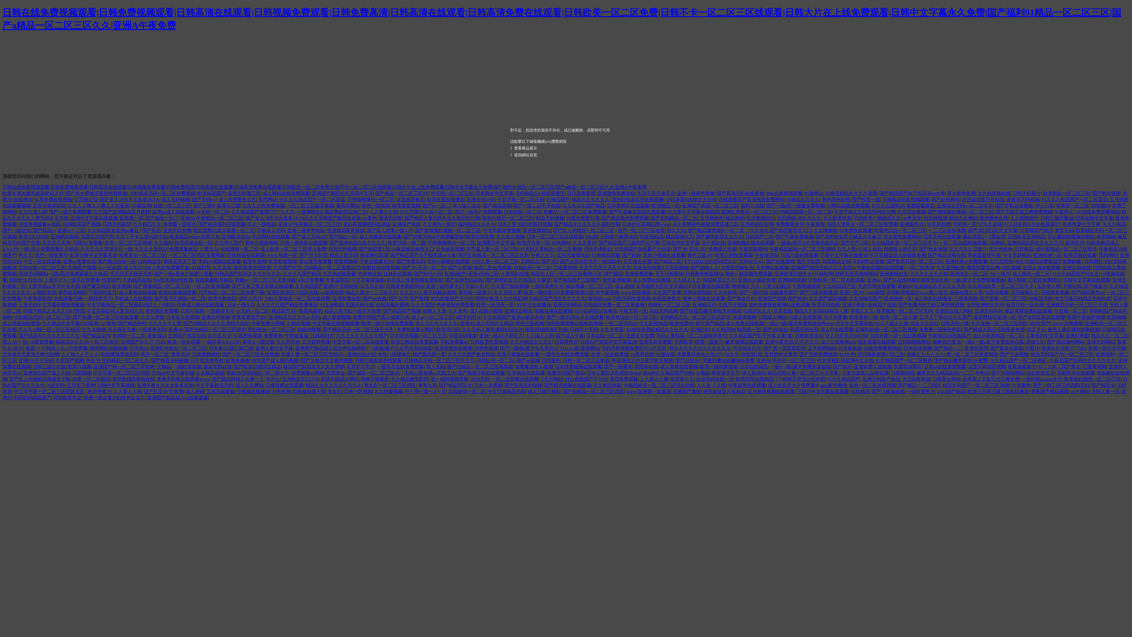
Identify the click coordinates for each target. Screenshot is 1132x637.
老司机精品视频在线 (133, 379)
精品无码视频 (550, 218)
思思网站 (267, 199)
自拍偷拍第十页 (309, 391)
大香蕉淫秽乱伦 (737, 267)
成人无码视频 (176, 199)
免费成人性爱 (722, 249)
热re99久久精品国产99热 (668, 372)
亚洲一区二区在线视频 (872, 385)
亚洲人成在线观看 (1041, 267)
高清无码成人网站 (339, 379)
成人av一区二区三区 (432, 317)
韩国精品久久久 (719, 280)
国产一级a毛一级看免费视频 (795, 205)
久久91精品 (1114, 224)
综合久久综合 (924, 323)
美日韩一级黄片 (474, 292)
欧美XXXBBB (33, 236)
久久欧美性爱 (837, 218)
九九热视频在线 (994, 193)
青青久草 (427, 385)
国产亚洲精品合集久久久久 (357, 242)
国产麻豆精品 (96, 286)
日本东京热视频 (182, 317)
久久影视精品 (653, 323)
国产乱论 (151, 230)
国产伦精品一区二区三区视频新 (480, 366)
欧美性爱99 (681, 323)
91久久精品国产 (843, 379)
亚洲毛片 (1074, 242)
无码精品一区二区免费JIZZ (332, 267)
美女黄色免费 (961, 193)
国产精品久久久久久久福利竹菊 (587, 224)
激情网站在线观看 (108, 348)
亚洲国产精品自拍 (187, 335)
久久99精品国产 (865, 298)
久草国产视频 (69, 360)
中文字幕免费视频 (502, 230)
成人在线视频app (838, 341)
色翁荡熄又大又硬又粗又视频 (642, 360)
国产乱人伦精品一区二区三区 (584, 230)
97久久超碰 (990, 224)
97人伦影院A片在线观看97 (1032, 224)
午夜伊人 (1063, 211)
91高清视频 (996, 292)
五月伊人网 (1049, 286)
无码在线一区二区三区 (42, 267)
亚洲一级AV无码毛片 (501, 335)
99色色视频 (486, 348)
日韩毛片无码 (584, 329)
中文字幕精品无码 (214, 385)
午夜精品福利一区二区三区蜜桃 (802, 249)
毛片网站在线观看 (271, 236)
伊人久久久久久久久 (436, 323)
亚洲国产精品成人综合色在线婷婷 (331, 348)
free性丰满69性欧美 (173, 280)
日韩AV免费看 (88, 242)
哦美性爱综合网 (983, 267)
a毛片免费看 (311, 280)
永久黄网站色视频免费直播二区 (705, 224)
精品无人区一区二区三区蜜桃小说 (566, 273)
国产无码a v (204, 199)
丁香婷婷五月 (102, 292)
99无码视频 (935, 218)
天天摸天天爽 (122, 329)
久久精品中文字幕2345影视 (71, 323)
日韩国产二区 (759, 236)
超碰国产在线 (882, 304)
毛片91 (273, 379)
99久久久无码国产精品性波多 (330, 218)
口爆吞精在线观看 (284, 385)
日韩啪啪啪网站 (914, 341)
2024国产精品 (951, 391)
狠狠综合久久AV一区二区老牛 (87, 341)
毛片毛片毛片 (360, 366)
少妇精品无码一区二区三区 (42, 317)
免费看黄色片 (790, 224)
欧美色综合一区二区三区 (900, 230)
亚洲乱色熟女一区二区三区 (749, 211)
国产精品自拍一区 (117, 261)
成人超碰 (624, 286)
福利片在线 (752, 205)
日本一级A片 (240, 304)
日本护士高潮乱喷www (646, 224)
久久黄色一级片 (439, 224)
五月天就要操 (220, 391)
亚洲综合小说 (361, 354)
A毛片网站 (552, 379)
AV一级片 (1000, 273)
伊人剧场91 (754, 372)
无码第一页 (964, 224)
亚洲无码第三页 (244, 193)
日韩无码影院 (117, 224)
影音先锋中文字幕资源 (93, 255)
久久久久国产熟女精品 (471, 354)
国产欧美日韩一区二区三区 (914, 261)
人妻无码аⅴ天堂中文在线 (54, 286)
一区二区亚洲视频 (211, 286)
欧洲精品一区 (665, 205)
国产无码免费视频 (818, 354)
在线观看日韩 (68, 298)
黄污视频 (1016, 280)
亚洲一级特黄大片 (444, 286)
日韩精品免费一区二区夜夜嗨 (614, 304)
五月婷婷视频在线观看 (771, 391)
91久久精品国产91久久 (1075, 273)
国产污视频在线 (888, 391)
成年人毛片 (250, 298)
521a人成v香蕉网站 (579, 348)
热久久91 (676, 230)
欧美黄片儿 (682, 379)
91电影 (168, 304)
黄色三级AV (700, 255)
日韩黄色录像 (1055, 292)
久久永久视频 (510, 236)
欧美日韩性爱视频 (734, 255)
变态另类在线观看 (877, 286)
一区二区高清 (920, 267)
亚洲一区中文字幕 (1107, 348)
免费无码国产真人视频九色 (381, 317)
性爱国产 (111, 280)
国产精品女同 (96, 335)
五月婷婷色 (711, 218)
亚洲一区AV (852, 292)
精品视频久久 (680, 236)
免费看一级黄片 (179, 224)
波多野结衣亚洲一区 (994, 317)
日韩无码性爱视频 (631, 298)
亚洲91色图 (1077, 335)
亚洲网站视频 (64, 236)
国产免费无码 (410, 261)
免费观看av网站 (308, 372)
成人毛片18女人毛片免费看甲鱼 (157, 267)
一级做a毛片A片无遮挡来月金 (807, 242)
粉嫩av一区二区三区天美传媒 (265, 280)
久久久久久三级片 (968, 249)
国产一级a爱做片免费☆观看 (183, 273)
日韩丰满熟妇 (598, 249)
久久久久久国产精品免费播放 (287, 304)
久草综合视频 (911, 211)
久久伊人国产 (229, 242)
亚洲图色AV (912, 224)
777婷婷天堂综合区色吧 (800, 379)
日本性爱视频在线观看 (578, 366)
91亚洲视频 (331, 304)
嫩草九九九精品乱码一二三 (945, 372)
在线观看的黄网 (392, 304)
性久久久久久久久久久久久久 (700, 348)
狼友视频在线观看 (877, 341)
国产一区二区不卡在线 (536, 205)
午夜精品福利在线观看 (880, 267)
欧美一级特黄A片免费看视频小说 (558, 292)
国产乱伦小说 (428, 273)
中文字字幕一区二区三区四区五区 (50, 391)
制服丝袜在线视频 (381, 267)
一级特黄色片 (921, 391)
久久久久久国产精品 (583, 205)
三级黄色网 (565, 267)
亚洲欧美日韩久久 (793, 273)
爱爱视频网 (346, 261)
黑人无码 (435, 366)
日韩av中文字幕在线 (173, 372)
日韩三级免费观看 (799, 255)
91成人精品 (870, 249)
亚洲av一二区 (71, 230)
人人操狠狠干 (1024, 218)
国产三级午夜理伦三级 (216, 205)
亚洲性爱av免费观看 (966, 261)
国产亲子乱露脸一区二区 (180, 298)
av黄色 (370, 218)
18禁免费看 (41, 341)
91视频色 (1021, 385)
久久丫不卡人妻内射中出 (142, 236)
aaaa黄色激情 (833, 385)
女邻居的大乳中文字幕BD (663, 286)
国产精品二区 (668, 261)
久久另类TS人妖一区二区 (426, 211)
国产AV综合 (775, 329)
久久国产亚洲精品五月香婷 (121, 211)
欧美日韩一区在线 (1025, 304)
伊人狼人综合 (467, 205)
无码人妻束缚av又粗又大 (430, 372)
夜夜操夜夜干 (1022, 366)
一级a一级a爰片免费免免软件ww (799, 323)
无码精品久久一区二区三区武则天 (695, 317)
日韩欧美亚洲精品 (1026, 236)
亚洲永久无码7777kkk (1063, 348)
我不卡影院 (808, 261)
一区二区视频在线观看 (515, 379)
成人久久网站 (249, 385)
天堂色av (138, 348)
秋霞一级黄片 (709, 341)
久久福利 (163, 242)
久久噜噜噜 (825, 230)
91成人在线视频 (805, 317)
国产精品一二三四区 (919, 385)
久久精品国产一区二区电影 (904, 360)
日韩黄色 (551, 360)
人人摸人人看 (654, 379)
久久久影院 (423, 304)
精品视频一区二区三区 (589, 286)
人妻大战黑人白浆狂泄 (865, 372)
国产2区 (550, 261)
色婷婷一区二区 (128, 335)
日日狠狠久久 (1025, 292)
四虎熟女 (335, 372)
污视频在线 (902, 372)
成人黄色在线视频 (138, 292)
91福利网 (823, 273)
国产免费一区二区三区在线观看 (106, 317)
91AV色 (847, 354)
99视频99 (1100, 205)
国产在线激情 (780, 261)
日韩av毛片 (477, 286)
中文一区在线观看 (42, 261)
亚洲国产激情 (772, 298)
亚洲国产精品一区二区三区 (710, 205)
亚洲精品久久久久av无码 (294, 317)
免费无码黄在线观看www (183, 379)
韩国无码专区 (804, 329)
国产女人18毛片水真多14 (271, 218)
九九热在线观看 (339, 273)
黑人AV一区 (15, 341)
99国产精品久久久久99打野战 (54, 310)
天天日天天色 (56, 242)
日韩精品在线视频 (246, 255)
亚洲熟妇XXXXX (300, 379)
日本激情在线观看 (711, 286)
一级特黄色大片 (547, 286)
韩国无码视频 (342, 249)
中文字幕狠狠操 (367, 280)
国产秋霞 (419, 298)
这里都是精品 (410, 199)
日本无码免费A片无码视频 (660, 267)
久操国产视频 (82, 267)
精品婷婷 (734, 218)
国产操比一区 (343, 236)
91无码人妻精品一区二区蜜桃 (551, 249)
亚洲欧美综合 (236, 236)
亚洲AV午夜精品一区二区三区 (211, 218)
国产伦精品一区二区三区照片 (215, 329)
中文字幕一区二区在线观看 (360, 341)
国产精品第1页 (374, 249)
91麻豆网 (141, 205)
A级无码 (56, 385)
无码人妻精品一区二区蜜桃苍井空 (691, 335)
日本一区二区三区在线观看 (554, 236)
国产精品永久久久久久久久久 (49, 335)
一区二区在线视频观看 (962, 242)
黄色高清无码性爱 (252, 267)
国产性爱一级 (866, 199)
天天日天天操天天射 (131, 273)
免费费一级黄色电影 (940, 329)
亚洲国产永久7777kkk (143, 341)
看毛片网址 (348, 205)
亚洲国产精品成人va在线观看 (177, 397)
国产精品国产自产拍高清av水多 (912, 193)
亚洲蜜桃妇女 (894, 273)
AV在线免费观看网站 (1097, 211)
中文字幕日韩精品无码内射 (1082, 298)
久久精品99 (723, 329)
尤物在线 (1072, 286)
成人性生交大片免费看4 (792, 385)
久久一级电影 (262, 224)
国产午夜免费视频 (794, 236)
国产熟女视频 (1106, 193)
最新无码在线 (217, 366)
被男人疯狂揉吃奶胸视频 (1074, 329)
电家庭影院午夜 (984, 255)
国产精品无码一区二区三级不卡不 (359, 329)
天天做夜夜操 (916, 379)
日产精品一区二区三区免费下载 (231, 292)
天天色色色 (1001, 249)
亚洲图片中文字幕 (496, 242)
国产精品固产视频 (402, 310)
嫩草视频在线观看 (744, 341)
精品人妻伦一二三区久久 (372, 292)
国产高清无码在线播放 (740, 193)
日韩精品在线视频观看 (905, 199)
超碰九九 (1035, 341)
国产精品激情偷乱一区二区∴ (718, 230)
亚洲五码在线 (1076, 267)
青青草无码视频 (1022, 199)
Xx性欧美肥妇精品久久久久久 (657, 329)
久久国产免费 (667, 292)
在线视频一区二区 (239, 249)
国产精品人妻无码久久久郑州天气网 (442, 218)
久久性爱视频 (388, 391)
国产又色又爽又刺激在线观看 (262, 286)
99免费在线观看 (855, 230)
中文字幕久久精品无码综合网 (864, 211)
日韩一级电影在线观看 (303, 242)
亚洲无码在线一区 (715, 379)
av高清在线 (642, 354)
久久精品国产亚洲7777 (254, 211)
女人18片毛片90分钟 (846, 335)
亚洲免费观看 (639, 273)
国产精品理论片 (455, 385)
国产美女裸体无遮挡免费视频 (96, 193)
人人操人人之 (686, 280)
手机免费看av (454, 341)
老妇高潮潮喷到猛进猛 (366, 224)
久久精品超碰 (210, 372)
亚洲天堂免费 (640, 335)
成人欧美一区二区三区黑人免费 (293, 249)
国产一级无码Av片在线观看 (575, 317)
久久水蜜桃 (725, 292)
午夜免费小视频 (267, 323)
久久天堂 (222, 267)
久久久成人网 (33, 211)
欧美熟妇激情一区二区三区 (1092, 379)
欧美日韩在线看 (1080, 255)
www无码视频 (636, 292)
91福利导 (201, 267)
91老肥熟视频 (247, 335)
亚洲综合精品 (518, 310)
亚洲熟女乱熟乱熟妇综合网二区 (334, 211)
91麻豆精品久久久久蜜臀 (851, 193)
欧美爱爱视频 (406, 205)
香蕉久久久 (862, 310)
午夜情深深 (766, 255)
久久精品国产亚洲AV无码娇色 (326, 286)
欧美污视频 (79, 366)
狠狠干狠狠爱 (375, 379)
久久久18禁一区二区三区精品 (49, 329)
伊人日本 (1044, 205)
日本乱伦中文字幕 (681, 242)
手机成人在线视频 (133, 298)
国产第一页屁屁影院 (784, 348)
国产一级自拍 (16, 230)
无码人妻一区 (1105, 391)
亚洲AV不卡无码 (36, 360)
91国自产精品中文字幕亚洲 (608, 341)
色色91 (982, 372)
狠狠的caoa (599, 298)
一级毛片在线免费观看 (565, 354)
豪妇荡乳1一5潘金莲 (984, 236)
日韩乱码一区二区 (532, 267)
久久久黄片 (584, 242)
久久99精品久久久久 (531, 341)
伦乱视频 (1011, 267)
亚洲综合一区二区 (969, 273)
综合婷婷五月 (1040, 372)
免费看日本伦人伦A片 (700, 354)
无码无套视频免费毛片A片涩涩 (634, 348)
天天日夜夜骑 (669, 273)
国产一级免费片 (51, 255)
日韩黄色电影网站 (704, 273)
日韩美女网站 (946, 379)
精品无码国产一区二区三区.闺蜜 (976, 385)
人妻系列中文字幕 (1044, 335)
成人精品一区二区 (1031, 273)
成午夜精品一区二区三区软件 (1066, 249)
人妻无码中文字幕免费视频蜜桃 (52, 304)
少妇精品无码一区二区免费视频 (162, 193)
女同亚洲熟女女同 (985, 304)
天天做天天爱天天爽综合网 (30, 354)
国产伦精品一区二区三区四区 (593, 391)
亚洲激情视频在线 (616, 193)
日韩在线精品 (754, 366)
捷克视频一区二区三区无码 (904, 310)
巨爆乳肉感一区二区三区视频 (886, 329)
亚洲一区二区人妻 (898, 317)
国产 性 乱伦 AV (689, 249)
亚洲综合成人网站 (954, 310)
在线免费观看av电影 (40, 224)
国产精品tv (44, 230)
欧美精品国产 (211, 193)
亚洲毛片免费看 (655, 341)
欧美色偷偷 (237, 360)
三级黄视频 (966, 298)
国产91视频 (460, 267)
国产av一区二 (436, 205)
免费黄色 (273, 335)
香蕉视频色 (310, 310)
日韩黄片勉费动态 (619, 236)
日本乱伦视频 (918, 348)
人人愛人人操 (127, 391)
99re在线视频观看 (784, 193)
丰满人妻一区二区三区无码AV (313, 354)
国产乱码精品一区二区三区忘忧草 (493, 255)
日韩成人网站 (772, 317)
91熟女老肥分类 (582, 218)
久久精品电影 (607, 385)
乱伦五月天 (219, 335)
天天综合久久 (747, 348)
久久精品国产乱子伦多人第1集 (761, 335)
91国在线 (665, 354)
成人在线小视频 (485, 310)
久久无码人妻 (507, 292)
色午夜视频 (607, 292)
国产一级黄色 (618, 366)
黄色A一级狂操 (258, 341)
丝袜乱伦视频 (398, 273)
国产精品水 (1103, 385)
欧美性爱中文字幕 (1081, 224)
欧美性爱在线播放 (446, 199)
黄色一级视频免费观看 (748, 273)
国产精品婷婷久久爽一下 (238, 379)
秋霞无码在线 (826, 304)
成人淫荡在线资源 (21, 323)
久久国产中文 (287, 267)
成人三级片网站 (544, 391)
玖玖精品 (860, 391)
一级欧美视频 (187, 366)
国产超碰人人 (704, 267)
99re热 (591, 236)
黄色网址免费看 (161, 310)
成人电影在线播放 (933, 298)
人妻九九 (209, 249)
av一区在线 (109, 267)
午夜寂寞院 (337, 280)
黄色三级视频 (530, 323)
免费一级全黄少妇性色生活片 (114, 397)
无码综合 (530, 261)
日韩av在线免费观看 (945, 366)
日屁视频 (81, 372)
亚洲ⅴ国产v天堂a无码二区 (471, 273)
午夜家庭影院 (37, 298)
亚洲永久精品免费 (757, 280)
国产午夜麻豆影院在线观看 (637, 211)
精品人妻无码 (344, 255)
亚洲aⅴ (175, 329)
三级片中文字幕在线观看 (823, 391)
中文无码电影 (1017, 255)
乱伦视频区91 (760, 218)
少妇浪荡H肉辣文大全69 (691, 199)
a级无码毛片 (468, 317)
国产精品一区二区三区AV (402, 193)
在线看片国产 (783, 292)
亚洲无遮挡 (976, 348)
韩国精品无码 (836, 261)
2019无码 (479, 379)
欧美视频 (121, 286)
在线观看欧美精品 (214, 280)
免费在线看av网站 (415, 329)
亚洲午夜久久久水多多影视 (165, 385)
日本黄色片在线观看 (628, 205)
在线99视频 (309, 329)
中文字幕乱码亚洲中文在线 (845, 360)
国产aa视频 (527, 360)
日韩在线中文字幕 (1094, 218)
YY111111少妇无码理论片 (710, 261)
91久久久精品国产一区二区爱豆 (312, 199)
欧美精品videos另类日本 (195, 236)
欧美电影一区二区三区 (1066, 193)
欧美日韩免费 (480, 236)
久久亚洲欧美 (950, 267)
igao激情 (875, 292)
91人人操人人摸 (891, 323)
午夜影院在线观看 (747, 385)
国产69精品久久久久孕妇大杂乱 (216, 323)
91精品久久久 (757, 310)
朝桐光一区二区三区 (669, 304)
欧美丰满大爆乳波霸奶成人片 (33, 193)
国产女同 (398, 298)
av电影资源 (44, 292)
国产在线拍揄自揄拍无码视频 (710, 310)
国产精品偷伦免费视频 (625, 218)
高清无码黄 (390, 218)
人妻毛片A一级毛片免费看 (72, 280)
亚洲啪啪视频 (792, 280)
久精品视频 (298, 323)
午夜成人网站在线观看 (201, 304)
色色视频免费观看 (455, 304)
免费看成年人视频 (534, 366)
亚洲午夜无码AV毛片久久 (792, 341)
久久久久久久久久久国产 (362, 335)
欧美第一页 (131, 218)
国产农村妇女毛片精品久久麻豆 (848, 236)
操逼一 (32, 348)
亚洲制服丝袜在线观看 (750, 242)
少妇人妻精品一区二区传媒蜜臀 (297, 298)
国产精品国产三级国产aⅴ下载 (629, 242)
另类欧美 (683, 341)
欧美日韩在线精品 (755, 379)
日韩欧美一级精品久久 (877, 218)
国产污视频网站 (1007, 372)
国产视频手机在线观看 (481, 372)
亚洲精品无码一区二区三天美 (1076, 304)
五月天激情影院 (49, 205)
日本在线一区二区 (523, 211)
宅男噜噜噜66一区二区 (370, 199)
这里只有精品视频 (987, 366)
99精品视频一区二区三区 (806, 211)
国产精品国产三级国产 (576, 280)
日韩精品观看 (606, 255)
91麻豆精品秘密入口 (412, 249)
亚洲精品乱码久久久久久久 (1035, 242)
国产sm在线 (375, 298)
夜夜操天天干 (726, 372)
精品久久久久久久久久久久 (333, 385)
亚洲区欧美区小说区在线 (292, 292)
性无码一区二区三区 (452, 193)
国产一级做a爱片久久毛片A (528, 348)
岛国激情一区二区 (467, 391)
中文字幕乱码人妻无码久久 (115, 310)
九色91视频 (192, 310)
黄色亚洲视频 (616, 280)
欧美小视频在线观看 (518, 354)
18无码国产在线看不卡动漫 (642, 249)
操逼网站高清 (374, 255)
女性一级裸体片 (394, 354)
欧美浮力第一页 (533, 242)
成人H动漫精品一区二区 (998, 335)
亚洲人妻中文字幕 (274, 348)
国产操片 (842, 366)
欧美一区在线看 (183, 341)
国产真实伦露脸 (1006, 348)
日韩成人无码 (271, 230)
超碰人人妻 (434, 310)
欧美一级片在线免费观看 (387, 323)
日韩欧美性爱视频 (489, 341)
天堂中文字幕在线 (854, 323)
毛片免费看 (835, 317)
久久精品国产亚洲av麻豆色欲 (513, 317)
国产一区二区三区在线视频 (250, 354)
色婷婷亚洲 (369, 273)
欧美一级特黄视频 (719, 366)
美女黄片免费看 (315, 261)
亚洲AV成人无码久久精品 (487, 323)
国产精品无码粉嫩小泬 (174, 360)
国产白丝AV (687, 360)
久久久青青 (152, 317)
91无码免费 (939, 224)
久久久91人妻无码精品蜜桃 (428, 292)
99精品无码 (1040, 298)
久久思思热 (1001, 261)
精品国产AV (284, 310)
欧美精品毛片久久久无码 (940, 286)
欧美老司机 (212, 360)
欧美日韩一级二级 (407, 242)
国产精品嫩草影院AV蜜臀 (961, 360)
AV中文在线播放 (533, 304)
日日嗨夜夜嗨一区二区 (880, 354)
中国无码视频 (463, 335)
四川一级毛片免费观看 (478, 211)
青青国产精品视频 (1050, 391)
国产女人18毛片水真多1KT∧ (129, 199)
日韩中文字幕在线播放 (843, 255)
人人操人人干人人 (80, 354)
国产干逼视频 (1014, 354)
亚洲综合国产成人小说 (46, 372)
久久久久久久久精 (929, 273)
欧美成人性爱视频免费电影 (414, 280)
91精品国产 (558, 199)
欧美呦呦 (1106, 236)
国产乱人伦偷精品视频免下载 (39, 379)
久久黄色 (457, 310)
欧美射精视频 (283, 261)
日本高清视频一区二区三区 (418, 335)
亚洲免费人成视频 (872, 366)
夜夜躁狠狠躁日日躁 (546, 329)
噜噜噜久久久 (746, 286)
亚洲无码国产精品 (881, 379)
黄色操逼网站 (72, 292)
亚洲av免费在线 (79, 261)
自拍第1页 (751, 354)
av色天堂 (912, 218)
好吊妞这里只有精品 (983, 199)
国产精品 (613, 273)
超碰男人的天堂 (900, 249)
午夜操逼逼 (296, 335)
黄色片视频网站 (261, 242)
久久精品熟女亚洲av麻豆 (113, 230)
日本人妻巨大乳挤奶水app (614, 372)
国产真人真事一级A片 (390, 230)
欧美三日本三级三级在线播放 (998, 391)
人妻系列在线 (515, 273)
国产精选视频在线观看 (567, 385)
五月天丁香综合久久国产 (945, 317)
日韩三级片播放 (1056, 218)
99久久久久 (809, 218)
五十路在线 (713, 242)
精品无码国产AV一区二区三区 (1062, 354)
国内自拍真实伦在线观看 (638, 199)
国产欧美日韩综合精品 (257, 366)
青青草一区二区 (1072, 205)
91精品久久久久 (803, 199)
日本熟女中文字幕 (494, 193)
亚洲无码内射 (989, 310)
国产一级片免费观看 (70, 211)
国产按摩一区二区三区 (1003, 298)
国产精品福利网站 (1066, 341)
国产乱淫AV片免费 (163, 391)
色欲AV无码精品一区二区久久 (117, 360)
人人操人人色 (539, 335)
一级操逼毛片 (220, 310)
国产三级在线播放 (819, 292)
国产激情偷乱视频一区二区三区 (961, 211)
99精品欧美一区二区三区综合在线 (659, 385)
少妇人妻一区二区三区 (495, 261)
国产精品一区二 (161, 218)
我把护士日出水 (25, 280)
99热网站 (561, 242)
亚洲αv (874, 280)
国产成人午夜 (570, 335)
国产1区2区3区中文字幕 (993, 230)
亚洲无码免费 (177, 230)
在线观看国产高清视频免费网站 (751, 199)
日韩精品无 (149, 261)
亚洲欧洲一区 (1047, 255)
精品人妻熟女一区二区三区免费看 (862, 224)
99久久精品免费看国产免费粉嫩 (1048, 261)
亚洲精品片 (704, 304)
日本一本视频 (488, 385)
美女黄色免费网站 (902, 236)
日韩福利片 (322, 335)
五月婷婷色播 (316, 341)
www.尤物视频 (1067, 323)
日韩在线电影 (697, 292)
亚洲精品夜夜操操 (346, 230)
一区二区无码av (621, 323)
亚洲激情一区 (898, 298)
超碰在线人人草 (966, 292)
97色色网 (281, 391)
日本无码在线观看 (942, 236)
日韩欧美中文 (67, 397)
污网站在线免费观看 (848, 205)
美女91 (335, 391)
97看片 (1032, 348)
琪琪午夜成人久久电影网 (501, 298)
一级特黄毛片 (98, 298)
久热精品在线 (137, 280)
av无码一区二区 (212, 211)
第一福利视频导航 (449, 379)
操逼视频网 (744, 317)
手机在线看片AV (377, 261)
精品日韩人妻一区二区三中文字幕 (804, 372)
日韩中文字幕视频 (116, 385)
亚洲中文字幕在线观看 (94, 218)
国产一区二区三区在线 (641, 230)
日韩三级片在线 (49, 366)
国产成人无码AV (309, 236)
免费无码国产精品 (566, 372)
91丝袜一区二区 (1070, 310)
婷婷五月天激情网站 (856, 273)
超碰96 (905, 286)
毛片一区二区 (155, 354)
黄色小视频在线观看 (704, 298)
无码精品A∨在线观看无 (540, 193)
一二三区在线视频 (947, 230)
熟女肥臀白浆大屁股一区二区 (224, 230)
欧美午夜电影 (222, 298)
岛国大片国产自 (97, 236)
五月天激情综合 (573, 255)
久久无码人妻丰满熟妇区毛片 (492, 329)
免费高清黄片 (908, 366)
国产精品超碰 (497, 205)
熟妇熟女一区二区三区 (271, 329)
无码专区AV (751, 261)
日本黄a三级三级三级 (231, 348)
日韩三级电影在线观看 (378, 360)
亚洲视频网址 (537, 230)
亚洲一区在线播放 (609, 354)
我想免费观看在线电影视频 (574, 323)
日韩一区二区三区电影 (586, 360)
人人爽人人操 (383, 211)
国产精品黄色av (1087, 292)
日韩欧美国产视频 (82, 224)
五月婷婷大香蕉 (780, 354)
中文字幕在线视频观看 (335, 323)
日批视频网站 (206, 354)
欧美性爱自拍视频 (453, 348)
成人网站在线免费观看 (286, 193)
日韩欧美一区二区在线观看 (836, 280)
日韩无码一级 (955, 323)
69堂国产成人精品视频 (275, 360)
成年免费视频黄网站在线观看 (779, 304)
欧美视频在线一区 (194, 242)
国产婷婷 (631, 255)
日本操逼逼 (850, 348)
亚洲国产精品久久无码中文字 (342, 193)
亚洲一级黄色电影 (306, 230)
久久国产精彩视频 (510, 286)
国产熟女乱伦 (741, 298)
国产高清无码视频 (523, 385)
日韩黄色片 (566, 341)
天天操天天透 (637, 261)
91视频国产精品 (1036, 230)
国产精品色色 (132, 323)
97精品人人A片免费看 (65, 348)
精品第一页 (749, 329)
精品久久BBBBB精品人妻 (821, 310)
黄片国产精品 (709, 323)
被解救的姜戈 (947, 341)
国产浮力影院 (313, 255)
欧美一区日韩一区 (495, 304)
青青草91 (180, 354)
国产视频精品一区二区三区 (161, 286)
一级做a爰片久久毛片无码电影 (400, 348)
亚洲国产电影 (406, 224)
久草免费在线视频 (53, 199)
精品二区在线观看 (492, 267)
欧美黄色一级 (863, 317)
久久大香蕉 (612, 329)
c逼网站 (996, 242)
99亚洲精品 (652, 236)
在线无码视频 (663, 310)
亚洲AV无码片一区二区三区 (785, 360)
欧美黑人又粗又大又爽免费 (991, 379)
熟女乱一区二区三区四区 (390, 385)
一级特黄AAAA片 (221, 341)
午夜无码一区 (633, 310)
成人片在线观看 (836, 329)
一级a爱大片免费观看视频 (978, 280)
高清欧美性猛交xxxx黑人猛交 (917, 292)
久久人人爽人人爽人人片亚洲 (99, 205)
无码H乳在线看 (868, 261)
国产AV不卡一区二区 (424, 267)
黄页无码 (1064, 230)
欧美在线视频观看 (177, 292)
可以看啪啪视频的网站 (1071, 236)
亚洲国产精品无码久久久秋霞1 (823, 267)
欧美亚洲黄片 (666, 298)
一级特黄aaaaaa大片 (1041, 379)
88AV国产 (1040, 323)
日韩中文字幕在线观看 (1086, 280)
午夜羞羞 (815, 224)
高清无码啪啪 (33, 273)
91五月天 (1036, 329)
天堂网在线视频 (772, 267)
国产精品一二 (948, 348)
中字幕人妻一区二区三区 (492, 249)
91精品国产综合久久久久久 (557, 298)
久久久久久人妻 (164, 323)
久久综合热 (372, 286)
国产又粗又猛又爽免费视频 (1024, 211)
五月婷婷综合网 (757, 224)
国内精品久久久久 (477, 224)
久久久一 (289, 211)
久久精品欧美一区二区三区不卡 (904, 242)
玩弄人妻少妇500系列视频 (525, 224)
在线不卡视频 (732, 304)
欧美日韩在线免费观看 (414, 341)
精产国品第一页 (429, 354)
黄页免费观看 (624, 379)
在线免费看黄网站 (882, 348)
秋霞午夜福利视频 (1086, 317)
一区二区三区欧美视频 (310, 205)
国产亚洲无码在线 (464, 280)
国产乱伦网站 (946, 199)
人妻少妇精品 (776, 286)
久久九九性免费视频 (263, 205)
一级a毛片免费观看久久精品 (49, 249)
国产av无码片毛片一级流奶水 (590, 261)
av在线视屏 (332, 292)
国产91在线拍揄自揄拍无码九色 (916, 280)
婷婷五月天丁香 (179, 261)
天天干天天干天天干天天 (605, 267)
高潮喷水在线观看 (1076, 372)
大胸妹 (164, 366)
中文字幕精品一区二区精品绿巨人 (123, 304)
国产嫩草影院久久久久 (719, 236)
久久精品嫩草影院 (410, 379)
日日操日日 (86, 199)
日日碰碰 (786, 218)
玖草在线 (783, 310)
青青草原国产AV (249, 317)
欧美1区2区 (448, 329)
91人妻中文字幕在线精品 (693, 211)
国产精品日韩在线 (947, 255)
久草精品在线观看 (526, 372)
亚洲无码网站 (567, 304)
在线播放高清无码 (120, 354)
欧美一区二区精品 (91, 379)
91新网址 (813, 193)
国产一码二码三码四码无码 (1061, 385)
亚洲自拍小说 (481, 199)
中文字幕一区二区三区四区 (121, 372)
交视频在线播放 (253, 391)
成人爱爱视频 (336, 317)
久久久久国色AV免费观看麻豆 (902, 205)
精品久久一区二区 (1110, 335)
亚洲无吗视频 (215, 317)
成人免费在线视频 (651, 280)
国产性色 (797, 298)
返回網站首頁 (525, 155)
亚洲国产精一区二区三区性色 (124, 366)
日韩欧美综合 (809, 335)
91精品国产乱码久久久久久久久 (248, 273)
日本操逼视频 (450, 249)
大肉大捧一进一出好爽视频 (898, 335)
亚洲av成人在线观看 (173, 211)
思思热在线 (646, 366)
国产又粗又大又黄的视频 (327, 360)
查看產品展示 (525, 148)
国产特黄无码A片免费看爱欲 (434, 236)
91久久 (732, 354)
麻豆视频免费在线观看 (1028, 310)
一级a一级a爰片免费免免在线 (993, 341)
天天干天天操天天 (656, 193)
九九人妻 (846, 249)
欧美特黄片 (99, 391)
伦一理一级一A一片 (425, 391)
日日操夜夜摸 (581, 193)
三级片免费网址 (1044, 280)
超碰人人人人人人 (925, 354)
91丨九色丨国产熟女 (1059, 366)
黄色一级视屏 (376, 205)
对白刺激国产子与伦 (452, 298)
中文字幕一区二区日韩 (520, 199)
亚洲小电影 (854, 304)
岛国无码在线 (359, 304)
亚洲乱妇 (699, 329)
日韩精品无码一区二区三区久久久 (439, 360)
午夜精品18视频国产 (949, 335)
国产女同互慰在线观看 (1041, 317)
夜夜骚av (156, 335)
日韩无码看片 (1027, 193)
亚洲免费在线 (346, 298)
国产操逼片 (1095, 286)
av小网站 (1080, 391)
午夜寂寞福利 (753, 249)
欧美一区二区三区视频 (128, 242)
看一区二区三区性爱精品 (972, 354)
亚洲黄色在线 (994, 218)
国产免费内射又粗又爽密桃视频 (931, 304)
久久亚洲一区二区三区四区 (999, 323)
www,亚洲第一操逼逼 (648, 391)
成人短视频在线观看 (380, 236)
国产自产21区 (855, 242)
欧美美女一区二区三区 (142, 255)
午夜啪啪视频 (806, 286)
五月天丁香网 (81, 385)
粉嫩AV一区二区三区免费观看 (575, 211)
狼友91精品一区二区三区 (508, 218)
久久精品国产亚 (839, 286)
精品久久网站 (963, 218)
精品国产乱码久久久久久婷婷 (313, 366)
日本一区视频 (358, 391)
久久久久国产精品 (302, 273)
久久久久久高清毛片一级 (106, 249)
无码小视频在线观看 (664, 255)
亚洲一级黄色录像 (696, 193)
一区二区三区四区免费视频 (196, 255)
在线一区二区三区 (172, 205)
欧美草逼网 (254, 261)
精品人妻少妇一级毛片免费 (352, 310)
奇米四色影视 (836, 199)
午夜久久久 (543, 255)
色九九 (26, 255)
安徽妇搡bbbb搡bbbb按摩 (728, 360)
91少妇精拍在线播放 (596, 310)
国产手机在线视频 (1014, 205)
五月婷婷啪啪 (822, 348)
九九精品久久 (147, 224)
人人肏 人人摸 (711, 385)
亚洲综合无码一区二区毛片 (965, 205)
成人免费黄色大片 (237, 199)
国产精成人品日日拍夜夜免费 (994, 329)
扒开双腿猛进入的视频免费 (897, 255)
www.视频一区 (282, 255)
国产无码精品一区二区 (674, 218)
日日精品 (1024, 249)
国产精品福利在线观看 (222, 224)
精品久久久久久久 (591, 199)
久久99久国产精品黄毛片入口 (781, 230)
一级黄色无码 (152, 329)
